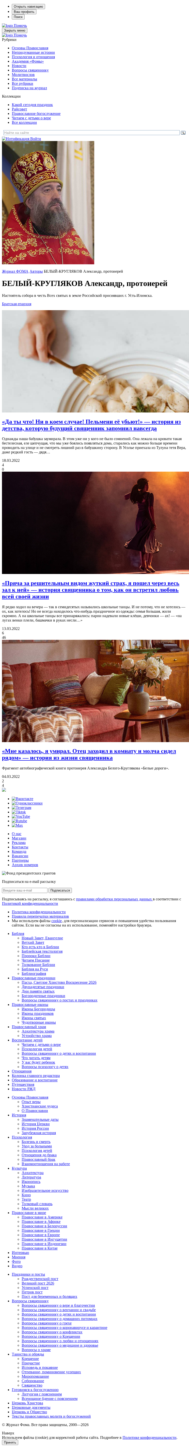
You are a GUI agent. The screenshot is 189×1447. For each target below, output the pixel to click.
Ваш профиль (24, 12)
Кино (26, 1195)
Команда (19, 851)
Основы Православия (30, 48)
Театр (26, 1199)
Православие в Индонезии (44, 1244)
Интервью (20, 1252)
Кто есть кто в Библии (40, 947)
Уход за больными (37, 1146)
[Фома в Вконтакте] (22, 799)
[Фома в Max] (17, 825)
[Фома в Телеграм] (21, 807)
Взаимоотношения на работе (46, 1164)
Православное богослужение (36, 113)
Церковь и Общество (29, 1412)
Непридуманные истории (33, 52)
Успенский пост (35, 1288)
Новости (19, 66)
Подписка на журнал (29, 88)
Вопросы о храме (36, 1350)
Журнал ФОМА (15, 271)
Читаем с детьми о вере (31, 118)
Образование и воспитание (35, 1080)
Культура (19, 1168)
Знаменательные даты (40, 1119)
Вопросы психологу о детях (45, 1067)
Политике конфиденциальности (149, 1437)
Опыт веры (31, 1102)
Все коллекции (24, 122)
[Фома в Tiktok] (19, 812)
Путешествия (23, 1084)
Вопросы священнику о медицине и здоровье (60, 1345)
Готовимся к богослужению (35, 1390)
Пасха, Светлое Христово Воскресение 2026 (59, 982)
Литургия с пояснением (42, 1394)
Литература (31, 1177)
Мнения (18, 1257)
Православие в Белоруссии (44, 1226)
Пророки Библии (36, 956)
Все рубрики (22, 83)
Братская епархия (16, 304)
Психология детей (37, 1049)
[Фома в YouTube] (21, 816)
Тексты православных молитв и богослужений (51, 1416)
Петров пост (32, 1292)
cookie (56, 921)
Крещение (30, 1359)
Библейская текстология (42, 951)
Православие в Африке (41, 1221)
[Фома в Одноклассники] (27, 803)
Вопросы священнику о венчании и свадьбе (59, 1310)
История (19, 1115)
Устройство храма (37, 1036)
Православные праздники (33, 978)
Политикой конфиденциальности (30, 903)
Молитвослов (23, 74)
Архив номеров (25, 865)
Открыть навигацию (28, 6)
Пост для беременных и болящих (49, 1296)
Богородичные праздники (43, 996)
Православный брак (38, 1159)
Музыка (28, 1186)
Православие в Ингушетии (44, 1239)
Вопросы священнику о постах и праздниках (59, 1000)
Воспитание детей (27, 1040)
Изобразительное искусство (45, 1190)
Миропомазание (35, 1376)
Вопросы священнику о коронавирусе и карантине (64, 1327)
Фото (16, 1261)
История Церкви (36, 1124)
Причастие (31, 1363)
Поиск (18, 17)
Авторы (36, 271)
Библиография (34, 973)
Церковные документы (31, 1407)
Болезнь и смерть (36, 1142)
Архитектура (33, 1173)
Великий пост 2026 (38, 1283)
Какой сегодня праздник (32, 105)
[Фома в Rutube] (19, 821)
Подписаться (60, 890)
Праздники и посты (28, 1274)
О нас (16, 834)
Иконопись (31, 1181)
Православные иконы (30, 1004)
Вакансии (20, 856)
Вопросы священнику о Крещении (51, 1336)
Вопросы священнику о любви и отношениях (60, 1341)
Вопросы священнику (30, 70)
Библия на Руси (35, 969)
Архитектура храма (38, 1031)
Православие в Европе (41, 1235)
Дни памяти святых (38, 991)
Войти (35, 139)
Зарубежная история (39, 1133)
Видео (17, 1266)
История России (35, 1128)
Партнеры (20, 860)
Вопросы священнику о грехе (47, 1323)
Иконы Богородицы (38, 1009)
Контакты (20, 847)
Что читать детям (36, 1058)
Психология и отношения (33, 57)
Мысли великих (35, 1208)
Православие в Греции (41, 1230)
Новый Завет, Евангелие (42, 938)
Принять (10, 1442)
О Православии (35, 1110)
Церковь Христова (27, 1403)
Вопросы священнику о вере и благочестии (58, 1305)
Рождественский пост (40, 1279)
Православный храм (29, 1027)
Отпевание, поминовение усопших (51, 1372)
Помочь (20, 25)
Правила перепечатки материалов (40, 916)
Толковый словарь (37, 1204)
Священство (32, 1385)
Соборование (33, 1381)
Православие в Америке (42, 1217)
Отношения (22, 1071)
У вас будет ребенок (38, 1062)
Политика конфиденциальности (39, 912)
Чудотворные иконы (39, 1022)
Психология (22, 1137)
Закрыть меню (14, 30)
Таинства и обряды (28, 1354)
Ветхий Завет (33, 942)
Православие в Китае (40, 1248)
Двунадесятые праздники (43, 987)
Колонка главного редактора (36, 1075)
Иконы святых (34, 1018)
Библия (18, 933)
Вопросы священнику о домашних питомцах (59, 1319)
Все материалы (24, 79)
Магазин (19, 838)
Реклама (19, 842)
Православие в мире (29, 1213)
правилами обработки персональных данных (114, 899)
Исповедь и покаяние (40, 1367)
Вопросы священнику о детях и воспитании (59, 1053)
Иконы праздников (38, 1013)
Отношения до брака (39, 1155)
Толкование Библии (38, 965)
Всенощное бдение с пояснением (50, 1398)
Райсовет (19, 109)
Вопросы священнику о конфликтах (52, 1332)
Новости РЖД (23, 1089)
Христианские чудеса (40, 1106)
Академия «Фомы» (28, 61)
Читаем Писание (36, 960)
